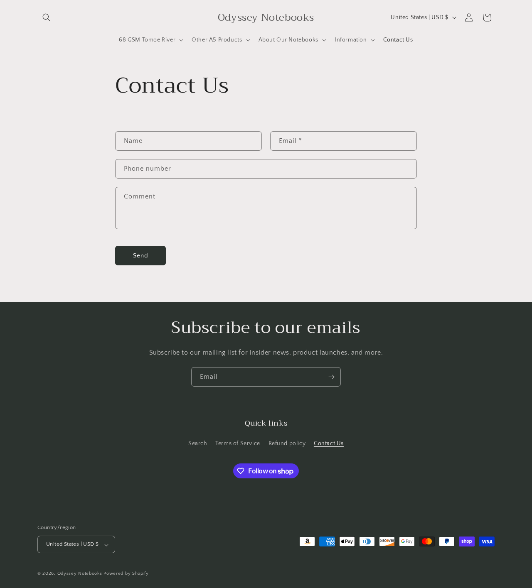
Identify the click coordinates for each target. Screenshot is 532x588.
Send (140, 255)
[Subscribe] (331, 377)
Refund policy (287, 443)
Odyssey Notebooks (79, 573)
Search (197, 443)
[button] (46, 17)
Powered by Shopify (126, 573)
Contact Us (329, 443)
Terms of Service (237, 443)
